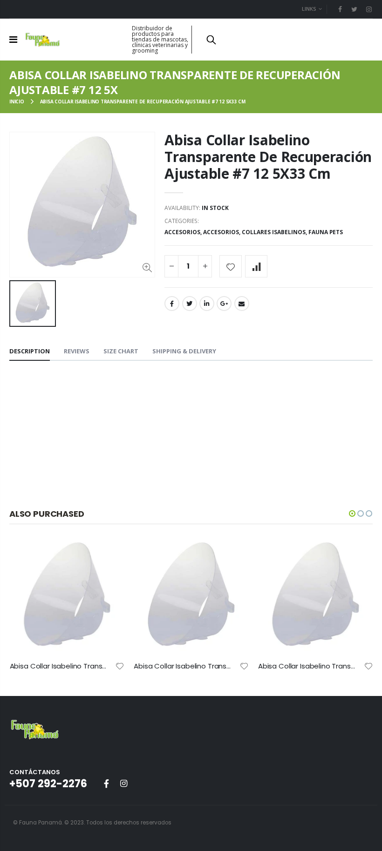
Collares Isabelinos (274, 232)
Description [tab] (29, 351)
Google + (224, 303)
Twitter (189, 303)
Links (309, 8)
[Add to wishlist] (230, 266)
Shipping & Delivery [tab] (184, 351)
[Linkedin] (369, 9)
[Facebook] (340, 9)
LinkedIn (206, 303)
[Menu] (13, 39)
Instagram (123, 783)
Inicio (16, 101)
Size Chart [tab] (120, 351)
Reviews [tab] (76, 351)
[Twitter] (354, 9)
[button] (352, 513)
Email (241, 303)
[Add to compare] (256, 266)
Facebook (171, 303)
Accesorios (182, 232)
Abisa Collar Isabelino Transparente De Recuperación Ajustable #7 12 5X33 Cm (268, 156)
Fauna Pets (325, 232)
